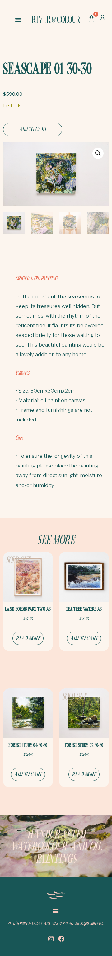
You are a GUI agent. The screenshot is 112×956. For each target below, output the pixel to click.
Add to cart (32, 129)
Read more (28, 638)
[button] (18, 19)
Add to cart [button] (84, 638)
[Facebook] (61, 939)
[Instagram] (51, 939)
